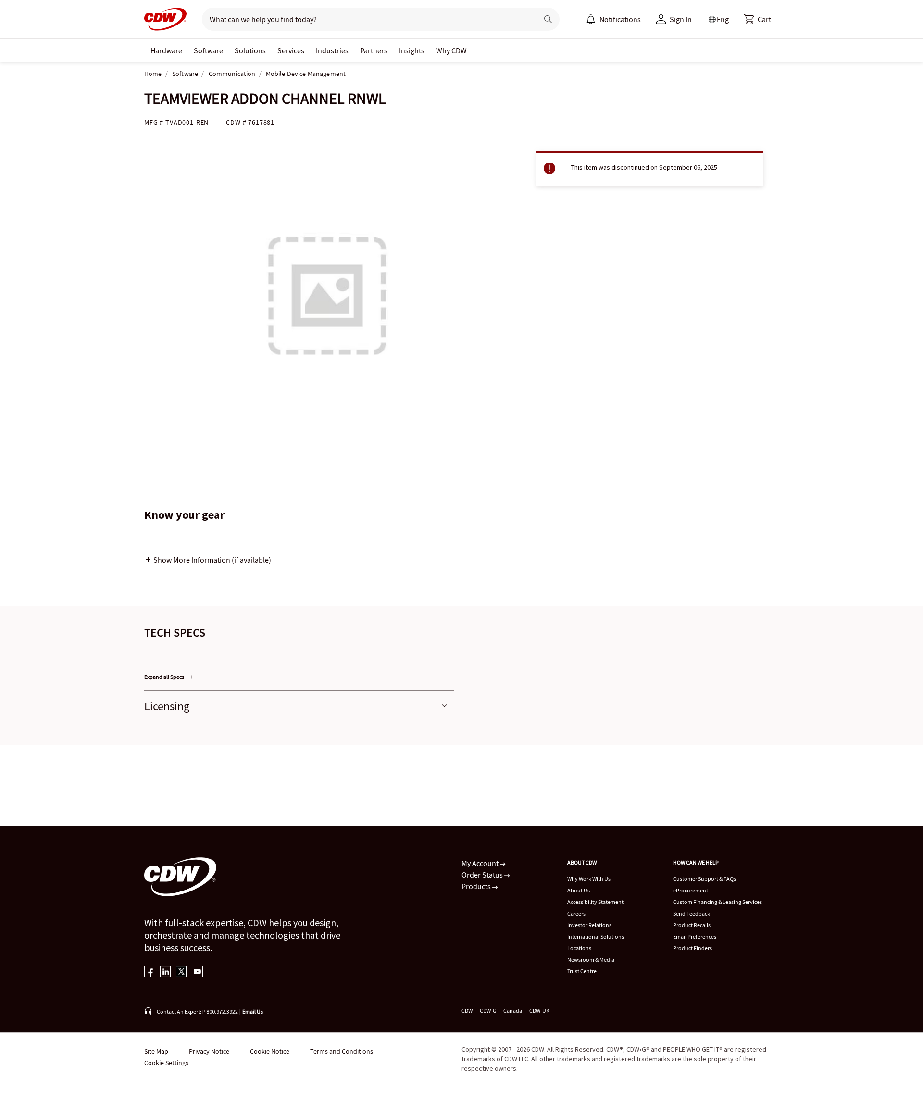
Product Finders (692, 948)
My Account (481, 863)
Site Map (156, 1051)
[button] (757, 19)
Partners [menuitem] (373, 50)
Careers (576, 913)
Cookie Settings (166, 1062)
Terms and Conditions (341, 1051)
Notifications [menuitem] (620, 19)
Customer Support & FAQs (704, 878)
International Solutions (595, 936)
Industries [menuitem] (332, 50)
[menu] (613, 19)
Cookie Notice (269, 1051)
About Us (578, 890)
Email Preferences (694, 936)
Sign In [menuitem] (681, 19)
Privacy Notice (209, 1051)
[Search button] (548, 19)
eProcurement (690, 890)
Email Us (252, 1011)
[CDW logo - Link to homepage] (165, 19)
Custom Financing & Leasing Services (717, 901)
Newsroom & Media (590, 959)
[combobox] (366, 19)
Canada (512, 1010)
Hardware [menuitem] (166, 50)
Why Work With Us (589, 878)
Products (477, 886)
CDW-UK (539, 1010)
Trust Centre (582, 971)
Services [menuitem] (290, 50)
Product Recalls (692, 924)
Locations (579, 948)
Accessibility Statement (595, 901)
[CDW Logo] (165, 19)
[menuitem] (591, 19)
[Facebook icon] (149, 972)
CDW (467, 1010)
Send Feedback (691, 913)
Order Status (483, 874)
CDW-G (488, 1010)
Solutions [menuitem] (250, 50)
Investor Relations (589, 924)
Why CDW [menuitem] (451, 50)
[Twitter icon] (181, 972)
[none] (166, 50)
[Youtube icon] (197, 972)
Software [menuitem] (208, 50)
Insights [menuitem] (411, 50)
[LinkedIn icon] (165, 972)
